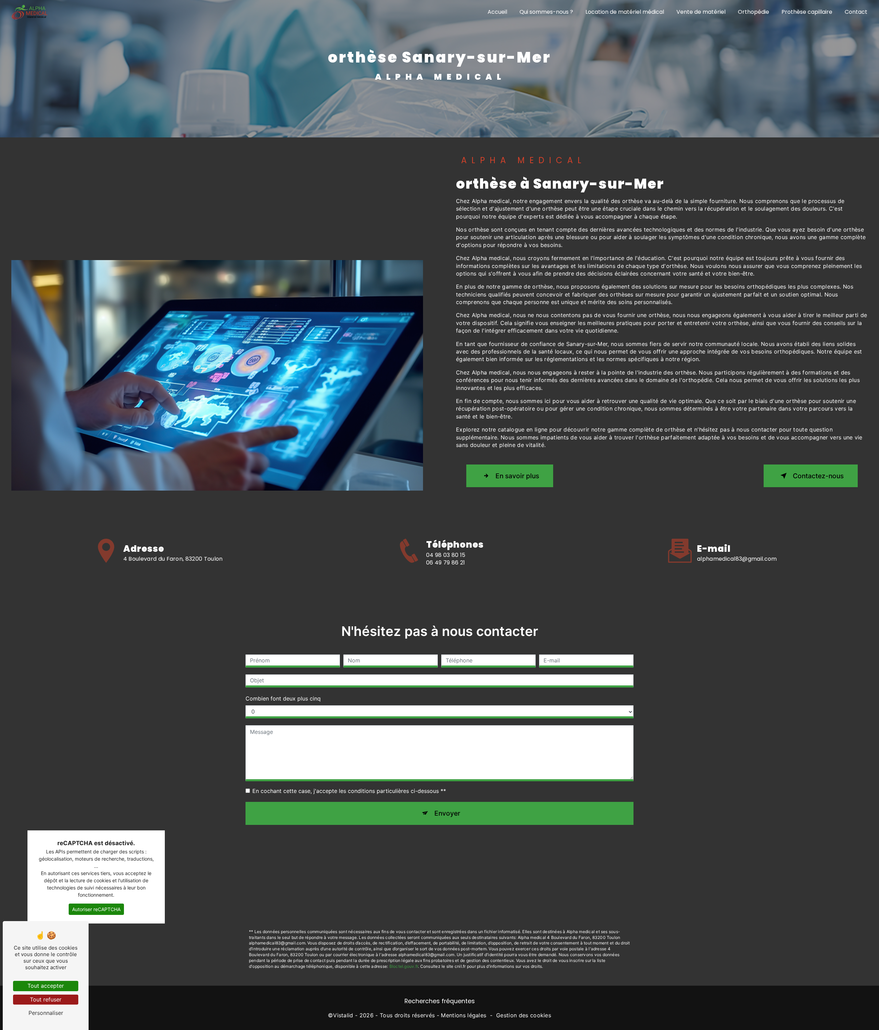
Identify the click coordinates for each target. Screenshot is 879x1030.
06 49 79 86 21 (445, 563)
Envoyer (447, 813)
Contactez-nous (818, 476)
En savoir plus (517, 476)
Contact (856, 12)
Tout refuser (45, 999)
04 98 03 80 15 (445, 555)
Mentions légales (463, 1015)
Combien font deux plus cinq (283, 698)
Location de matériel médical (624, 12)
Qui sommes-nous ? (546, 12)
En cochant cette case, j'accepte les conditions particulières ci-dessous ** (349, 790)
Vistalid (343, 1015)
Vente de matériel (701, 12)
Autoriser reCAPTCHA (96, 909)
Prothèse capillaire (806, 12)
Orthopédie (753, 12)
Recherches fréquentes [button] (439, 1001)
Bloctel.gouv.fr (403, 966)
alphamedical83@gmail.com (737, 559)
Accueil (497, 12)
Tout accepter (45, 985)
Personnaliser (45, 1012)
